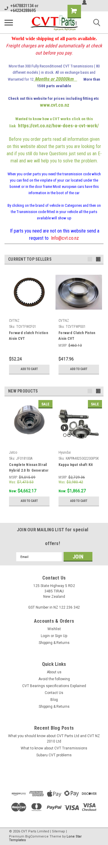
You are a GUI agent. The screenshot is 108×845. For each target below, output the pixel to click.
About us (54, 672)
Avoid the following (54, 679)
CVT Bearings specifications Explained (54, 686)
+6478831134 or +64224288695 (24, 8)
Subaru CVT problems (54, 755)
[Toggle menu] (8, 22)
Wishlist (54, 629)
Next (98, 259)
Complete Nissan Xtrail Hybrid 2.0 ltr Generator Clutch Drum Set (29, 468)
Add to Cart (29, 369)
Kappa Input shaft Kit (75, 465)
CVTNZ (14, 321)
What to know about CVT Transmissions (54, 748)
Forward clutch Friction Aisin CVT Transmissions (28, 336)
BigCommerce (37, 836)
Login (45, 636)
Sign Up (61, 636)
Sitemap (58, 831)
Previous (90, 259)
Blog (54, 700)
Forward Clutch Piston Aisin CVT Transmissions (76, 336)
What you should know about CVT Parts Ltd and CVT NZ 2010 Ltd (54, 738)
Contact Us (54, 693)
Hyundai (64, 452)
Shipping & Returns (54, 643)
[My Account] (84, 2)
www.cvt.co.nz (54, 105)
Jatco (13, 452)
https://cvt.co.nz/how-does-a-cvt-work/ (58, 126)
